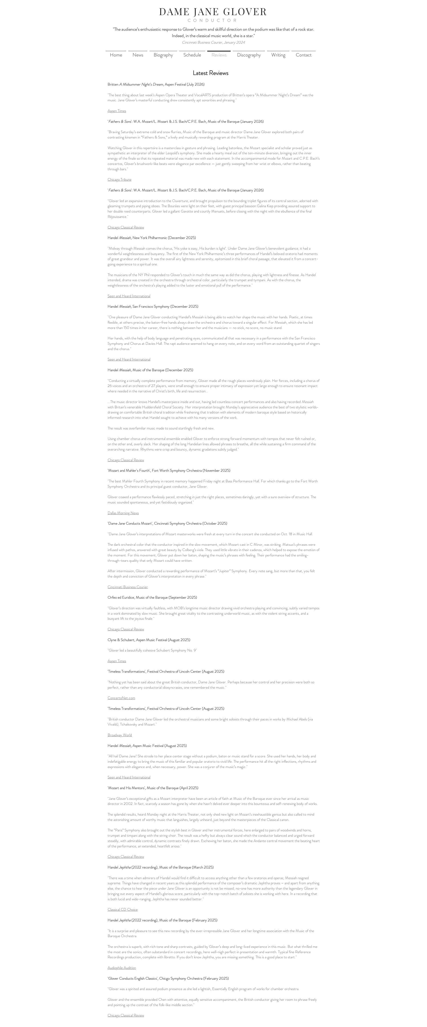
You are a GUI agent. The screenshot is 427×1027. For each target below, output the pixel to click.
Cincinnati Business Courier (128, 587)
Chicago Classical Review (126, 227)
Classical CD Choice (123, 909)
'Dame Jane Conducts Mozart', (131, 523)
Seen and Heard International (129, 359)
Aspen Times (117, 110)
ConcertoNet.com (121, 697)
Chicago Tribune (119, 179)
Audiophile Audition (122, 967)
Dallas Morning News (123, 513)
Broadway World (120, 735)
